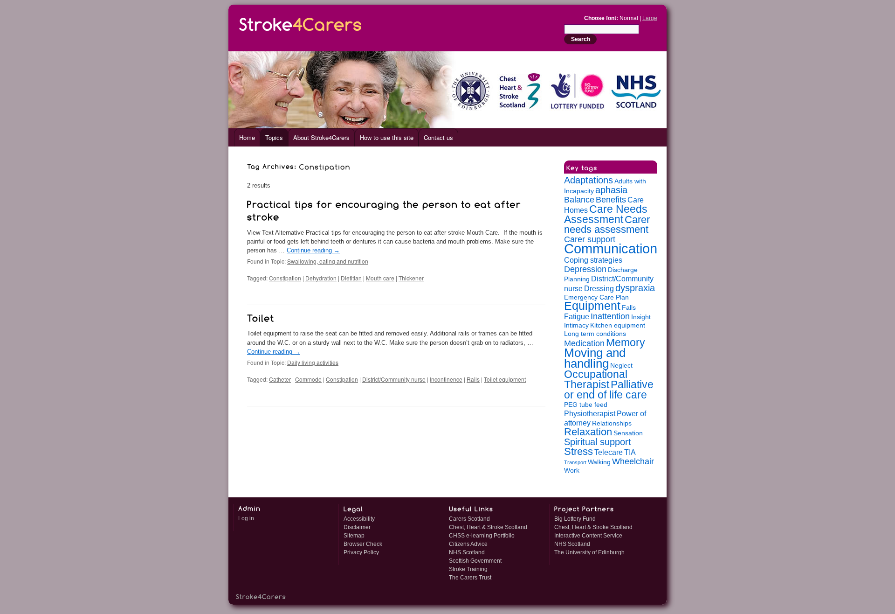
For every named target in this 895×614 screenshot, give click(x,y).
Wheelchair (633, 461)
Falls (629, 307)
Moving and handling (595, 358)
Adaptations (588, 180)
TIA (630, 452)
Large (649, 18)
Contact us (438, 137)
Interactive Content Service (588, 535)
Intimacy (576, 325)
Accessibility (359, 519)
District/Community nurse (394, 379)
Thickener (411, 278)
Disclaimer (357, 527)
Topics (274, 137)
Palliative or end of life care (609, 389)
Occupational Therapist (595, 379)
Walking (599, 462)
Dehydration (321, 278)
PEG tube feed (585, 404)
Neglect (621, 365)
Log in (246, 518)
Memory (625, 342)
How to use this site (386, 137)
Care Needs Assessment (605, 214)
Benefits (611, 199)
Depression (585, 269)
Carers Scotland (469, 519)
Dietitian (351, 278)
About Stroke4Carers (321, 137)
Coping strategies (593, 260)
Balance (579, 199)
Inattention (610, 316)
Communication (610, 248)
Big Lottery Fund (575, 519)
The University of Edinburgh (589, 552)
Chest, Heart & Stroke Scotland (488, 527)
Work (571, 470)
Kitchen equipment (617, 325)
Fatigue (576, 316)
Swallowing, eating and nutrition (327, 261)
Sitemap (354, 535)
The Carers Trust (470, 577)
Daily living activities (312, 362)
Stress (578, 451)
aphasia (611, 190)
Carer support (589, 239)
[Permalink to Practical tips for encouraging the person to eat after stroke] (385, 209)
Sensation (628, 433)
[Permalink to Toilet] (261, 317)
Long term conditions (595, 333)
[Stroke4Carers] (300, 22)
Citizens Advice (468, 544)
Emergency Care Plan (596, 297)
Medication (584, 343)
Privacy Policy (361, 552)
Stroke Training (468, 569)
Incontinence (446, 379)
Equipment (592, 306)
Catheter (280, 379)
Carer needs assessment (607, 224)
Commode (308, 379)
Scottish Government (475, 561)
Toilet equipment (505, 379)
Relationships (612, 423)
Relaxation (588, 432)
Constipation (285, 278)
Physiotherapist (589, 413)
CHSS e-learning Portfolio (482, 535)
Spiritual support (597, 442)
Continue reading (313, 250)
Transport (575, 462)
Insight (641, 317)
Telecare (608, 452)
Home (247, 137)
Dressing (599, 288)
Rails (473, 379)
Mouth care (380, 278)
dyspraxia (635, 288)
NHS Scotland (467, 552)
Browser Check (363, 544)
